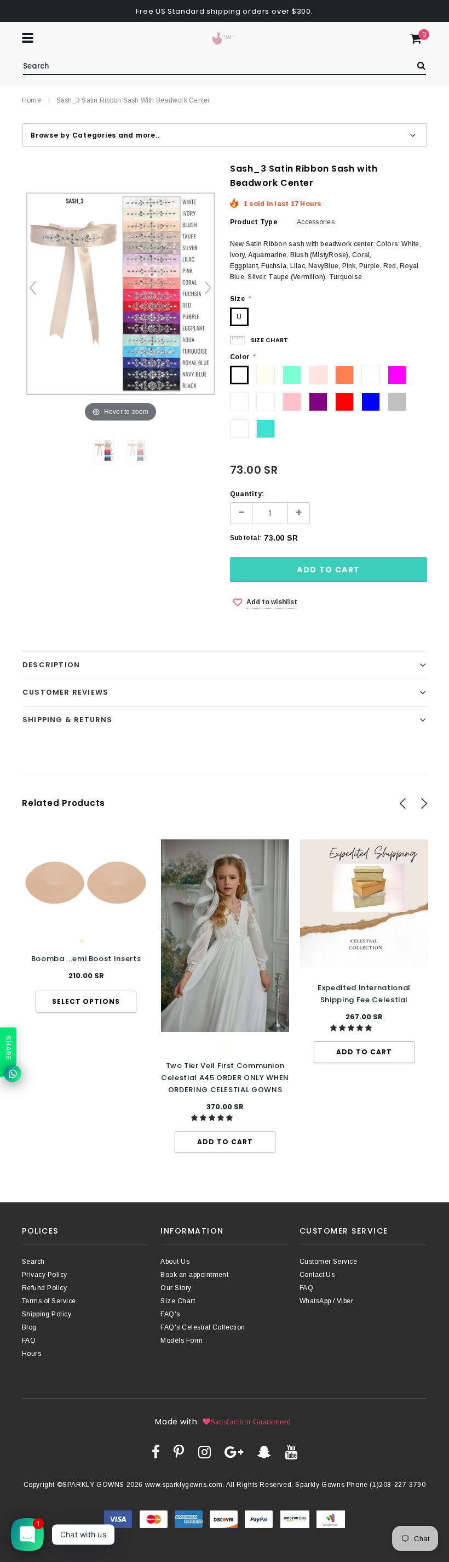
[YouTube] (291, 1452)
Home (31, 100)
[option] (86, 926)
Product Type (253, 222)
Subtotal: (245, 538)
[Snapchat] (264, 1452)
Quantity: (247, 494)
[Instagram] (204, 1452)
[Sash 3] (104, 451)
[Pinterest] (179, 1452)
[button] (212, 1118)
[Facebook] (156, 1452)
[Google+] (233, 1452)
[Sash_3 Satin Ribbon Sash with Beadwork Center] (137, 451)
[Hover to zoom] (120, 293)
